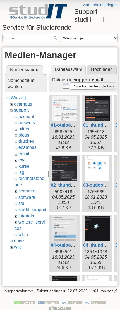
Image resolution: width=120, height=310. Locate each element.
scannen (26, 191)
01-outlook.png (67, 125)
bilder (24, 128)
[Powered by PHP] (48, 302)
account (26, 116)
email (23, 153)
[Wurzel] (17, 97)
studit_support (32, 209)
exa (22, 160)
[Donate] (25, 302)
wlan (23, 234)
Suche (56, 38)
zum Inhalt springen (100, 4)
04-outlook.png (67, 245)
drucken (26, 141)
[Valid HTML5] (72, 302)
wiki (18, 247)
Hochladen (102, 69)
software (26, 197)
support (21, 110)
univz (19, 240)
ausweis (26, 122)
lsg (21, 172)
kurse (23, 166)
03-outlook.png (99, 185)
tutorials (26, 216)
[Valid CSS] (95, 302)
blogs (23, 135)
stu (21, 203)
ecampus (23, 104)
